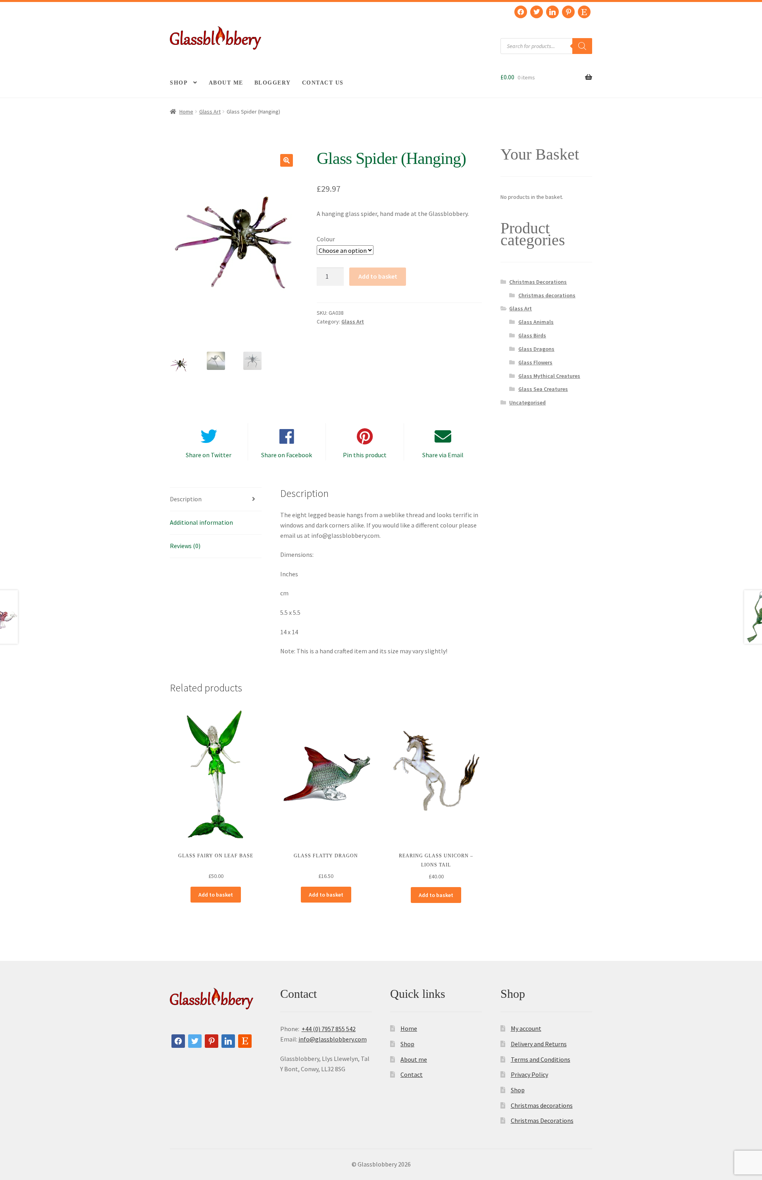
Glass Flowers (535, 362)
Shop (179, 83)
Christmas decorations (546, 295)
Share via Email (443, 455)
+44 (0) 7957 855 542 (329, 1029)
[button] (286, 160)
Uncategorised (527, 402)
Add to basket (377, 276)
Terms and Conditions (540, 1059)
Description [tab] (186, 499)
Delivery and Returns (539, 1044)
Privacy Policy (529, 1074)
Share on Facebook (286, 455)
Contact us (323, 83)
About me (226, 83)
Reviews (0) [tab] (185, 546)
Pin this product (365, 455)
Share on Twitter (208, 455)
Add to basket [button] (215, 894)
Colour (326, 239)
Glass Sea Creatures (543, 389)
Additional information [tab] (201, 522)
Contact (411, 1074)
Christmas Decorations (538, 281)
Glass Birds (532, 335)
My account (526, 1028)
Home (186, 111)
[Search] (582, 46)
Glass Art (210, 111)
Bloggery (272, 83)
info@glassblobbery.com (332, 1039)
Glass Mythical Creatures (549, 375)
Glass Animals (536, 321)
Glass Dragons (536, 348)
